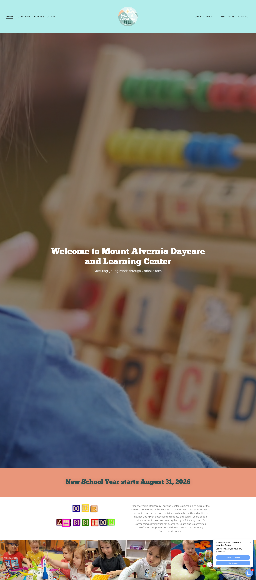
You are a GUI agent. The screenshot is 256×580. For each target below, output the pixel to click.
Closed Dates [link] (225, 16)
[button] (203, 16)
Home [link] (9, 16)
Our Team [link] (24, 16)
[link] (128, 16)
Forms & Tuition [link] (44, 16)
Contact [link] (244, 16)
